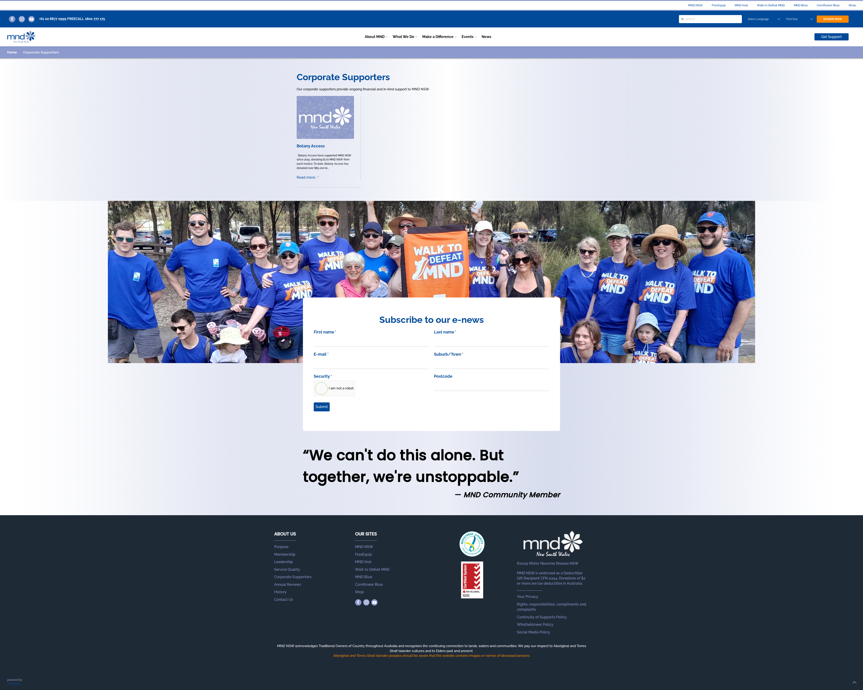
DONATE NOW (832, 19)
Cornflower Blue (828, 5)
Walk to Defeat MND (771, 5)
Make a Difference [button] (438, 37)
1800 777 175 (95, 19)
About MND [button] (375, 37)
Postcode (443, 376)
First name (325, 332)
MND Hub (741, 5)
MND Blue (801, 5)
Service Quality (287, 569)
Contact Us (283, 599)
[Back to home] (21, 37)
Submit (322, 407)
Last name (445, 332)
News (486, 37)
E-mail (321, 354)
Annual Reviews (287, 584)
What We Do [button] (403, 37)
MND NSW (695, 5)
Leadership (283, 562)
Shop (852, 5)
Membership (284, 554)
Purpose (281, 547)
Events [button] (468, 37)
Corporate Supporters (292, 577)
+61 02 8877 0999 (52, 19)
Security (323, 376)
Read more (306, 177)
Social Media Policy (533, 632)
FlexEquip (719, 5)
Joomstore (13, 683)
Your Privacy (527, 597)
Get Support (831, 37)
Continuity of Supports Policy (542, 617)
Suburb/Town (448, 354)
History (280, 592)
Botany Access (311, 146)
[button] (854, 682)
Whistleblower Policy (535, 624)
